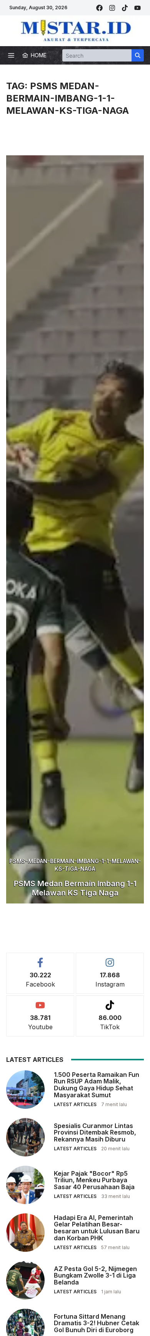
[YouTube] (137, 8)
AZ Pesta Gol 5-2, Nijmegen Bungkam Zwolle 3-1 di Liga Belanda (95, 1275)
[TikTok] (125, 8)
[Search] (138, 55)
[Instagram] (112, 8)
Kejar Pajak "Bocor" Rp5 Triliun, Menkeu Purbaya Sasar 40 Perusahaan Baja (94, 1180)
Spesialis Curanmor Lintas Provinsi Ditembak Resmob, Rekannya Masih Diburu (95, 1132)
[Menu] (11, 55)
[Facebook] (99, 8)
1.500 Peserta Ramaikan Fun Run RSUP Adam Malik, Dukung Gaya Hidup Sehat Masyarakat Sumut (96, 1085)
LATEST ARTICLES (75, 1104)
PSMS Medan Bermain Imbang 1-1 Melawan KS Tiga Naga (75, 888)
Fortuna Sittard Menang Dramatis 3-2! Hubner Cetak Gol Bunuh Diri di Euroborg (96, 1323)
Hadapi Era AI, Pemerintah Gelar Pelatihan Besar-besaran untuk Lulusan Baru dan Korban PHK (97, 1228)
